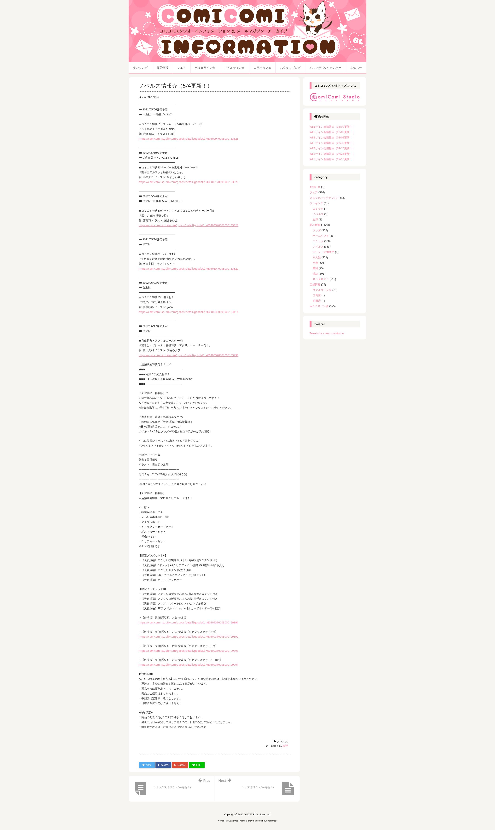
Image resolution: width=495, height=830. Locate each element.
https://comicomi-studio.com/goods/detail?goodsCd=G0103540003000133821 (188, 225)
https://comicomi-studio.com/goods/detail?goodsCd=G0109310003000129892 (188, 636)
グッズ (317, 230)
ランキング (316, 203)
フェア (314, 192)
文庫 (315, 219)
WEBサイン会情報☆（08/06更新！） (332, 132)
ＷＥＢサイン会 (319, 306)
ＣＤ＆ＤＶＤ (321, 279)
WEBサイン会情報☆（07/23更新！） (332, 153)
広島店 (317, 295)
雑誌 (315, 273)
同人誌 (317, 257)
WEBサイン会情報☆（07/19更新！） (332, 159)
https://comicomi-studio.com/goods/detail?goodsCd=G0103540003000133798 (188, 355)
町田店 (317, 300)
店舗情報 (315, 284)
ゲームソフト (321, 235)
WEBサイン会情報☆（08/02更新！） (332, 137)
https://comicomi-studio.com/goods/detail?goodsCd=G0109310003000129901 (188, 664)
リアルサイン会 (322, 290)
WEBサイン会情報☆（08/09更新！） (332, 126)
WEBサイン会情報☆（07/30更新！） (332, 143)
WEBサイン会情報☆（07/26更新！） (332, 148)
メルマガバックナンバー (324, 198)
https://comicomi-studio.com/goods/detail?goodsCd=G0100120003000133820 (188, 182)
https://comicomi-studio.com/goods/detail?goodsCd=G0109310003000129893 (188, 650)
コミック (318, 208)
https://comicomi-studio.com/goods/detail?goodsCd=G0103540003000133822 (188, 268)
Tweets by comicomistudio (327, 333)
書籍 (315, 268)
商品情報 (315, 225)
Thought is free (268, 820)
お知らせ (315, 187)
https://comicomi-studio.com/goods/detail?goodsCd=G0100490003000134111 (188, 312)
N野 (285, 746)
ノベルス (282, 741)
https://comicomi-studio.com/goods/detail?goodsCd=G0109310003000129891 (188, 622)
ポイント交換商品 (323, 252)
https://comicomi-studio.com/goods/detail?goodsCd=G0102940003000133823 (188, 138)
